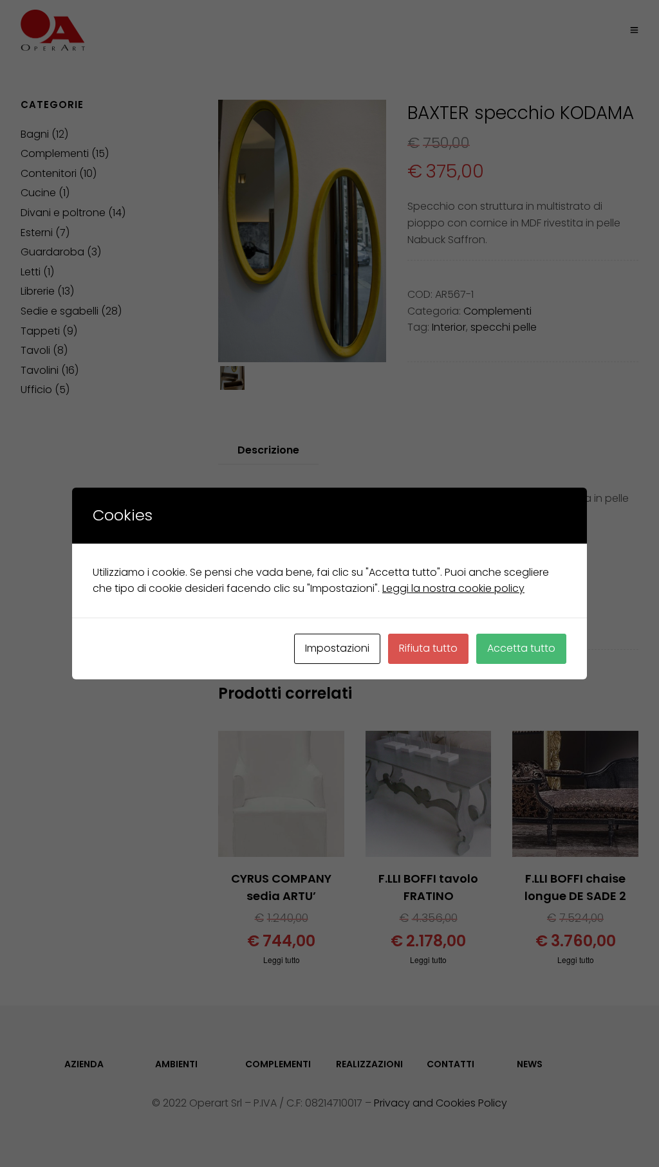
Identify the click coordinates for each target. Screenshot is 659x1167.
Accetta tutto (521, 648)
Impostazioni (337, 648)
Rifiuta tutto (428, 648)
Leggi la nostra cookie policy (453, 588)
